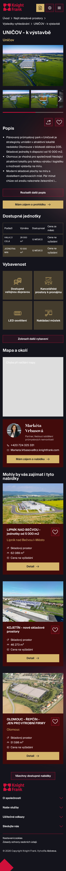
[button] (60, 99)
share (48, 122)
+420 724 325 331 (22, 445)
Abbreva (51, 851)
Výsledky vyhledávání (16, 23)
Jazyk (50, 8)
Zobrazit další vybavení (33, 339)
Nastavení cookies (12, 838)
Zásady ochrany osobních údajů (20, 842)
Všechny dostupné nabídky (33, 776)
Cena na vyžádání (52, 239)
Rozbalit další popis (33, 192)
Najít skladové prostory (28, 18)
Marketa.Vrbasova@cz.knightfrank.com (35, 450)
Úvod (6, 18)
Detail (30, 566)
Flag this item (59, 122)
